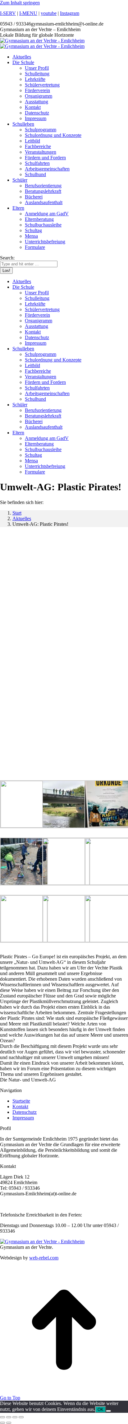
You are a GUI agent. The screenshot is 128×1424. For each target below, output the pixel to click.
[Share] (8, 1417)
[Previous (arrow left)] (2, 1423)
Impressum (23, 1117)
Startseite (21, 1101)
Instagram (69, 13)
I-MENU (28, 13)
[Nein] (108, 1411)
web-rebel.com (43, 1257)
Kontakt (20, 1106)
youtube (49, 13)
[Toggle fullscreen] (14, 1417)
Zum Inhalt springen (20, 2)
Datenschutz (24, 1112)
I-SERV (8, 13)
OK (100, 1409)
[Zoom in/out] (21, 1417)
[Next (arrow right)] (8, 1423)
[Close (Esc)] (2, 1417)
